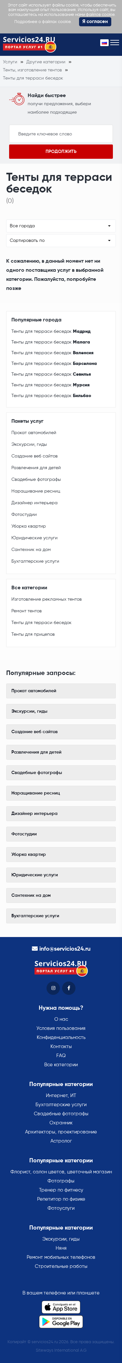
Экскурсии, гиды (29, 444)
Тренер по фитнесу (61, 1190)
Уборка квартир (28, 526)
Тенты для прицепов (33, 634)
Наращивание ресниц (35, 491)
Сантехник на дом (31, 549)
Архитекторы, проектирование (61, 1132)
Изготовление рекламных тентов (46, 599)
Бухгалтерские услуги (35, 561)
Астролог (61, 1141)
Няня (61, 1248)
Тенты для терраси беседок (50, 331)
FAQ (61, 1055)
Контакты (61, 1046)
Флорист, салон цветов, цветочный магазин (61, 1171)
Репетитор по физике (61, 1199)
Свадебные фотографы (36, 479)
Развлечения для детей (36, 468)
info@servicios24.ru (64, 949)
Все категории (61, 1064)
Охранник (61, 1122)
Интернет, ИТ (61, 1095)
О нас (61, 1019)
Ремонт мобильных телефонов (61, 1257)
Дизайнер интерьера (34, 503)
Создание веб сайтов (34, 456)
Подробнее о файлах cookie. (43, 22)
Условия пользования (61, 1028)
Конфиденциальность (61, 1037)
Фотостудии (24, 514)
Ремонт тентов (26, 611)
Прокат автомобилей (33, 433)
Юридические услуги (34, 538)
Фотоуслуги (61, 1208)
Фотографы (61, 1181)
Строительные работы (61, 1266)
